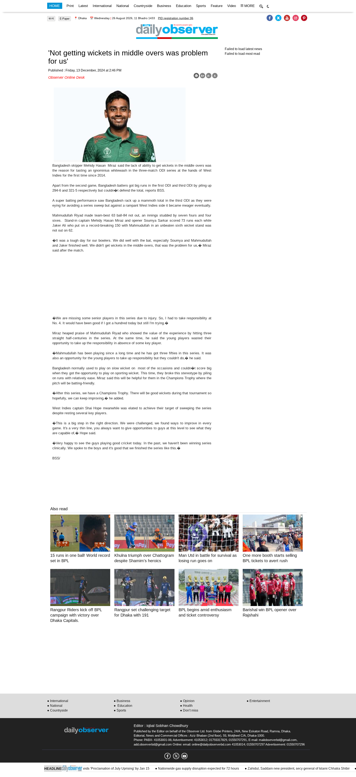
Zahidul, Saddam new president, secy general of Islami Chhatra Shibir (285, 768)
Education (183, 6)
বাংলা (51, 18)
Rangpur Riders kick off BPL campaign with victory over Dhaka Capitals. (76, 615)
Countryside (143, 6)
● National (54, 705)
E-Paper (64, 18)
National (122, 6)
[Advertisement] (131, 287)
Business (164, 6)
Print (70, 6)
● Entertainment (258, 701)
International (102, 6)
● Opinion (187, 701)
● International (57, 701)
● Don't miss (189, 710)
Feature (216, 6)
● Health (186, 705)
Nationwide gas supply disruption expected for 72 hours (185, 768)
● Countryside (57, 710)
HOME (54, 6)
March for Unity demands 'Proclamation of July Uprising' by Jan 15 (87, 768)
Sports (201, 6)
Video (231, 6)
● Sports (120, 710)
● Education (123, 705)
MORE (249, 6)
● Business (122, 701)
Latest (83, 6)
